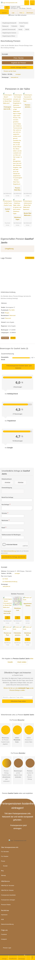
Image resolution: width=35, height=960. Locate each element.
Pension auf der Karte (9, 71)
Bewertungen (31, 12)
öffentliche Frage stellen (18, 701)
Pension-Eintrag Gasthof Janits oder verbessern (6, 776)
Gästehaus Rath (27, 634)
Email (3, 527)
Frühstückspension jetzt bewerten (19, 367)
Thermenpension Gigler (28, 106)
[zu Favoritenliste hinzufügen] (2, 16)
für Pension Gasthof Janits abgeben (5, 741)
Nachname (5, 520)
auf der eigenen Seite (18, 774)
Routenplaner (30, 257)
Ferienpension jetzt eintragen (18, 826)
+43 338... (10, 74)
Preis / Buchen (18, 58)
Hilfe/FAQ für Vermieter (7, 885)
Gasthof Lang (7, 210)
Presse (3, 861)
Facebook (4, 934)
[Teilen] (28, 957)
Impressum (4, 914)
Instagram (4, 939)
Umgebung (9, 249)
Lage (13, 12)
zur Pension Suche (2, 7)
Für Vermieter (5, 851)
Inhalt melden (21, 662)
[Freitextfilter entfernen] (27, 2)
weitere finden (17, 740)
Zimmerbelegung (7, 487)
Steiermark (12, 315)
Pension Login (7, 947)
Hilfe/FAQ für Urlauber (7, 890)
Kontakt (13, 337)
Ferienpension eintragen (8, 900)
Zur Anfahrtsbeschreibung (10, 581)
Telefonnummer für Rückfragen (11, 534)
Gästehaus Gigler (17, 218)
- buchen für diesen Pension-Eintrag (29, 775)
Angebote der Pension (18, 63)
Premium (31, 90)
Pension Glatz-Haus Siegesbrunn (17, 189)
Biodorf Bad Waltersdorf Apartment (27, 214)
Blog (2, 870)
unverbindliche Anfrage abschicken (13, 557)
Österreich (8, 318)
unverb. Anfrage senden (18, 67)
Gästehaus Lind (17, 609)
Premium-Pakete (6, 904)
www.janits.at (14, 77)
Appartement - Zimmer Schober (28, 605)
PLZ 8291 (12, 310)
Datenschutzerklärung (9, 551)
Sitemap (3, 875)
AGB (2, 919)
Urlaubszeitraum (7, 479)
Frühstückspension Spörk (17, 634)
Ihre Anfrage (5, 504)
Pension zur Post (7, 634)
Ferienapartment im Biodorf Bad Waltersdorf (7, 108)
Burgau (7, 312)
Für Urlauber (4, 856)
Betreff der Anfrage (7, 497)
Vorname (4, 513)
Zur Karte (5, 578)
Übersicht (4, 12)
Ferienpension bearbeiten (8, 895)
